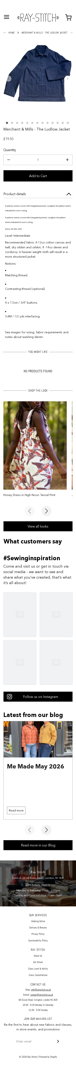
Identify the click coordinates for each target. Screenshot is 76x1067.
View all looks (38, 526)
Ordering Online (38, 921)
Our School (38, 962)
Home (11, 32)
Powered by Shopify (48, 1057)
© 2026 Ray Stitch (28, 1057)
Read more (16, 810)
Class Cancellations (38, 975)
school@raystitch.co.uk (41, 994)
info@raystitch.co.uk (41, 989)
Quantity (9, 150)
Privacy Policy (38, 934)
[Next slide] (46, 511)
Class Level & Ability (38, 968)
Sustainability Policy (38, 940)
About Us (38, 955)
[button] (8, 79)
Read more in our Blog (38, 845)
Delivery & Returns (38, 927)
